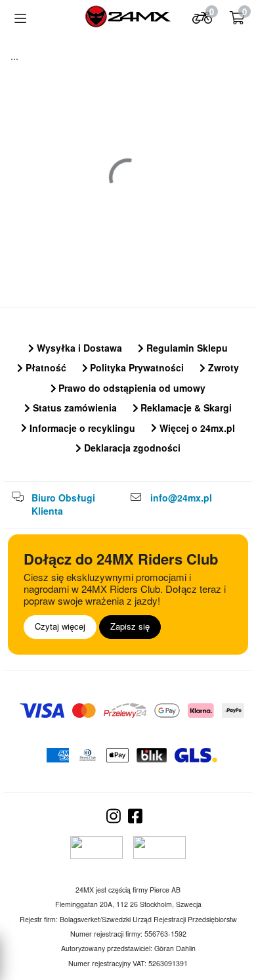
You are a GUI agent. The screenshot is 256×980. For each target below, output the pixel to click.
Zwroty (222, 367)
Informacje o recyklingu (81, 427)
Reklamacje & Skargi (185, 407)
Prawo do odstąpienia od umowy (130, 387)
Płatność (44, 367)
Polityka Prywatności (135, 367)
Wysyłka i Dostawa (78, 347)
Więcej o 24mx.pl (196, 427)
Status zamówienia (73, 407)
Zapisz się (130, 626)
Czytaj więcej (60, 626)
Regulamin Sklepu (186, 347)
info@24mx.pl (181, 497)
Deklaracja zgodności (131, 447)
